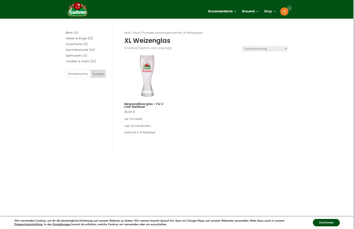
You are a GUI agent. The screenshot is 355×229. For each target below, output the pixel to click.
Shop (268, 11)
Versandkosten (140, 126)
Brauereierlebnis (220, 11)
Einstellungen (61, 224)
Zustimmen (326, 222)
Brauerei (248, 11)
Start (127, 33)
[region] (177, 114)
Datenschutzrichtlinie (28, 224)
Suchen (98, 74)
